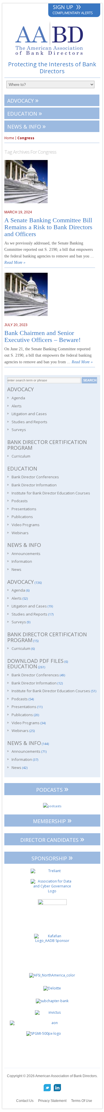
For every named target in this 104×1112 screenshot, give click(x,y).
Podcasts (20, 500)
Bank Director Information (34, 485)
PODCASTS (52, 788)
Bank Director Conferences (35, 476)
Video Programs (26, 524)
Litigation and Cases (29, 413)
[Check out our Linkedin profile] (57, 1088)
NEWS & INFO (26, 126)
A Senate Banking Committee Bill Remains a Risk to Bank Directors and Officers (48, 227)
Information (22, 561)
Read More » (14, 262)
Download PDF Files (35, 660)
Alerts (17, 406)
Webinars (20, 532)
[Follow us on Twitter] (47, 1088)
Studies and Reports (29, 421)
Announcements (26, 553)
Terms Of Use (81, 1101)
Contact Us (25, 1101)
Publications (22, 516)
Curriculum (21, 456)
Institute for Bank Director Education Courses (51, 493)
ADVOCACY (22, 100)
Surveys (19, 429)
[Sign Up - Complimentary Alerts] (74, 10)
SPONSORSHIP (52, 857)
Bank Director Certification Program (47, 445)
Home (9, 138)
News (16, 569)
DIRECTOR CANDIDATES (52, 838)
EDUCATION (24, 113)
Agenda (18, 397)
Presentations (24, 508)
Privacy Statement (52, 1101)
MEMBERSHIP (52, 820)
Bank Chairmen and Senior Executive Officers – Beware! (42, 336)
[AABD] (52, 57)
